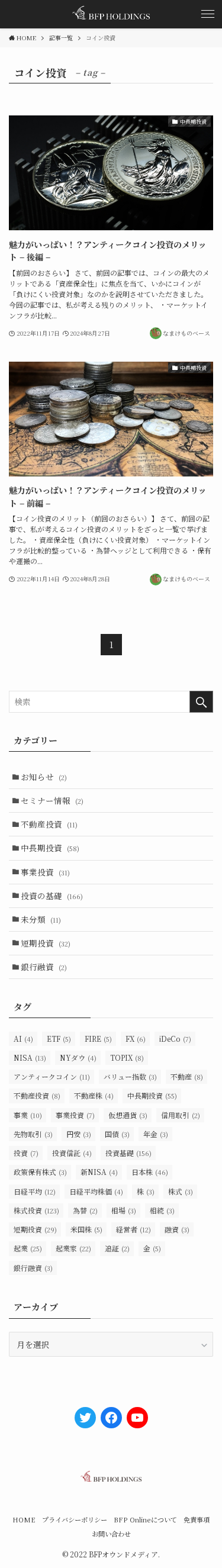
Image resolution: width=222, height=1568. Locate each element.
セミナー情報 (52, 800)
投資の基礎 (52, 895)
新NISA (99, 1172)
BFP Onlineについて (145, 1519)
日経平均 (35, 1191)
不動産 (186, 1076)
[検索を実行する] (201, 702)
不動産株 (94, 1095)
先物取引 (33, 1134)
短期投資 (45, 943)
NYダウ (78, 1057)
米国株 (86, 1229)
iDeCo (175, 1038)
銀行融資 (44, 967)
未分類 (41, 919)
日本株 (149, 1172)
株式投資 (36, 1210)
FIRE (98, 1038)
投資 (26, 1153)
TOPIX (127, 1057)
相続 (162, 1210)
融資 (177, 1229)
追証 (117, 1248)
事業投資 (45, 872)
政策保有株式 (40, 1172)
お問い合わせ (111, 1533)
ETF (59, 1038)
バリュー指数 (130, 1076)
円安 (78, 1134)
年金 (155, 1134)
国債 (117, 1134)
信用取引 (180, 1115)
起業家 (73, 1248)
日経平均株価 (96, 1191)
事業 (28, 1115)
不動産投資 (49, 824)
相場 (123, 1210)
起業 (28, 1248)
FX (136, 1038)
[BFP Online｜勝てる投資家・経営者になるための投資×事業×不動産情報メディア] (111, 14)
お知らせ (44, 777)
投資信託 (72, 1153)
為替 (85, 1210)
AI (23, 1038)
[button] (208, 14)
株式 (180, 1191)
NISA (30, 1057)
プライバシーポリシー (74, 1519)
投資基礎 (128, 1153)
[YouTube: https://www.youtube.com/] (137, 1417)
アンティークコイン (52, 1076)
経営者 (133, 1229)
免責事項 (197, 1519)
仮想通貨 (127, 1115)
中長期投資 (50, 848)
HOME (24, 1519)
